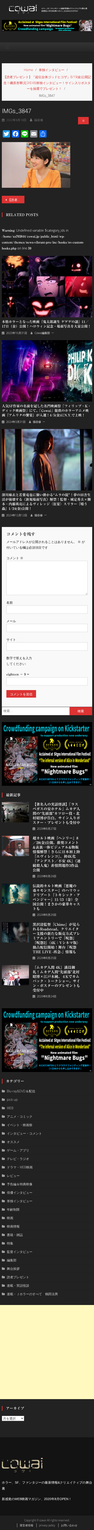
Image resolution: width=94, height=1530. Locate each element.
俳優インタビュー (19, 1192)
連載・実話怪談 (18, 1285)
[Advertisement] (47, 1352)
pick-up (12, 1099)
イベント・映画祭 (19, 1125)
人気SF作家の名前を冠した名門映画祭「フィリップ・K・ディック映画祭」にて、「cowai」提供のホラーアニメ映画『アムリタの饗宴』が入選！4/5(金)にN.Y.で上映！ (46, 410)
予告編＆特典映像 (19, 1184)
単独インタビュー (19, 1201)
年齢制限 (13, 1209)
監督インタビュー (19, 1251)
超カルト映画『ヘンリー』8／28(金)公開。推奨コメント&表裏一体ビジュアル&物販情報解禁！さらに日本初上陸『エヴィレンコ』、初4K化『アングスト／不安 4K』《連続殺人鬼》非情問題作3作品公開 (57, 854)
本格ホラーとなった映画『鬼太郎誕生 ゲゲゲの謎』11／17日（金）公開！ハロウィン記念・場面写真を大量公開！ (46, 324)
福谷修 (38, 120)
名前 (9, 602)
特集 (10, 1243)
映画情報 (13, 1226)
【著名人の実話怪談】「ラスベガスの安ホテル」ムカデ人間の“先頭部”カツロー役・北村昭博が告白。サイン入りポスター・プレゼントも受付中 (56, 813)
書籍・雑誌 (15, 1235)
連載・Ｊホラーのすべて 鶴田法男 (32, 1294)
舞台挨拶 (13, 1268)
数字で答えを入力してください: (19, 661)
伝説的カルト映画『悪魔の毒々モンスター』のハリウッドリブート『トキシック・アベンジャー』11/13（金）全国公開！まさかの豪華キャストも (56, 897)
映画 (10, 1218)
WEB (10, 1108)
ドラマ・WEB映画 (20, 1167)
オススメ (13, 1142)
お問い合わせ (69, 1525)
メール (11, 621)
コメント (14, 558)
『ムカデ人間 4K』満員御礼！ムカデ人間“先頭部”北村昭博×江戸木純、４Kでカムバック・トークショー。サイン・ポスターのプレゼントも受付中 (56, 979)
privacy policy (47, 1525)
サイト (11, 639)
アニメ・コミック (19, 1116)
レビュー (13, 1175)
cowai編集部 (42, 333)
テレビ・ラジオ (18, 1159)
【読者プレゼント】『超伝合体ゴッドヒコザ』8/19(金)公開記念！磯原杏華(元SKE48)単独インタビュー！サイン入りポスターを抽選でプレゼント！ (16, 200)
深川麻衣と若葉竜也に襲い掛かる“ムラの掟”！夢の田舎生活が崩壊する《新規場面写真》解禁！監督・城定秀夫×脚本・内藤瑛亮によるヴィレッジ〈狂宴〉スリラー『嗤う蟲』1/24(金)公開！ (46, 501)
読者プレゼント (18, 1277)
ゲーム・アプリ (18, 1150)
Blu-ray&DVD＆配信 (21, 1091)
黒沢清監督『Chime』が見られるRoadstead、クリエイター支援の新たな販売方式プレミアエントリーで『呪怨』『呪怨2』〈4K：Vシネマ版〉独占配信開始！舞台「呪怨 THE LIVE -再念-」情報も (56, 938)
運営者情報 (26, 1525)
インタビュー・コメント (24, 1133)
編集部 (11, 1260)
